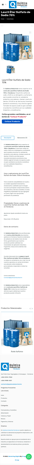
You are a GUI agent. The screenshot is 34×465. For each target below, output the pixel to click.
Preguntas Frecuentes (8, 387)
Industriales (10, 19)
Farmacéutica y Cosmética (8, 410)
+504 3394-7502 (6, 377)
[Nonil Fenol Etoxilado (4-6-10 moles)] (32, 26)
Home (2, 19)
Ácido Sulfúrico (17, 352)
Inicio (2, 395)
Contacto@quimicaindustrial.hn (13, 277)
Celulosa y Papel (6, 416)
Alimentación (5, 413)
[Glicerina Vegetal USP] (2, 26)
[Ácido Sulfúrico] (17, 331)
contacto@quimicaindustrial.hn (11, 384)
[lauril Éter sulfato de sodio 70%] (17, 46)
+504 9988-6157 (6, 380)
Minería (3, 418)
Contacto (3, 401)
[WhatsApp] (29, 456)
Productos (4, 398)
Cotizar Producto (12, 121)
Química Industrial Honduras (11, 430)
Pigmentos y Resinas (7, 421)
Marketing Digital (14, 456)
